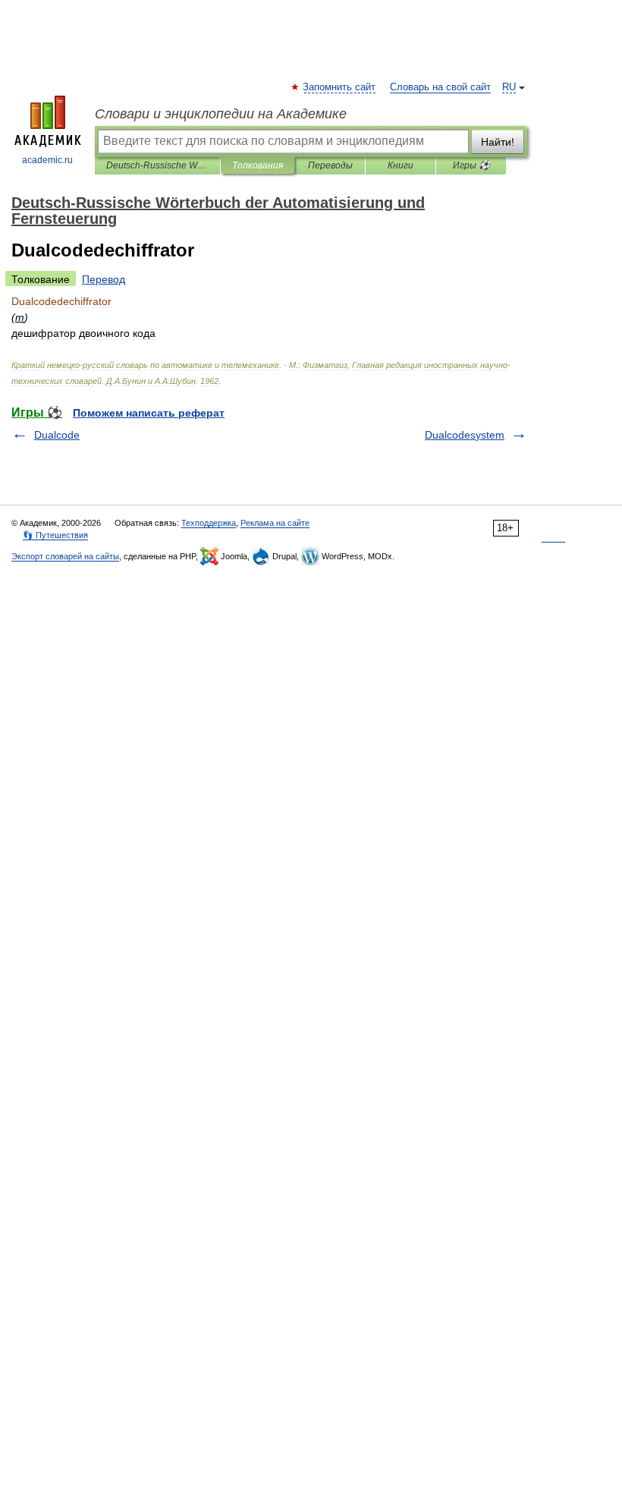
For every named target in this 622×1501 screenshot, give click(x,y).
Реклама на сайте (274, 522)
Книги (400, 165)
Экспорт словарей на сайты (65, 556)
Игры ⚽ (471, 165)
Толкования (257, 165)
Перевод (103, 279)
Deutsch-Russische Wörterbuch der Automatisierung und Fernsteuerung (157, 165)
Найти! (497, 142)
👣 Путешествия (55, 535)
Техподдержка (208, 522)
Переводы (330, 165)
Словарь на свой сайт (440, 87)
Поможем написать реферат (149, 413)
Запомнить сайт (339, 87)
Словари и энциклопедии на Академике (221, 113)
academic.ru (47, 160)
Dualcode (57, 435)
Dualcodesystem (464, 435)
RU (509, 87)
